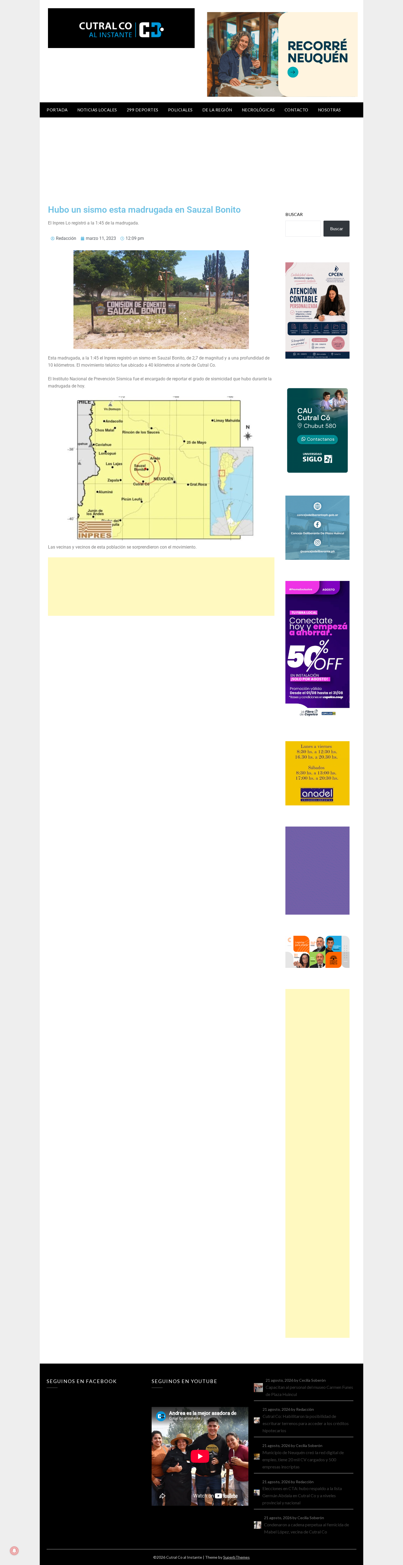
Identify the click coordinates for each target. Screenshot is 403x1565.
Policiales (180, 109)
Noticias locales (97, 109)
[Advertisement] (201, 158)
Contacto (296, 109)
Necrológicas (258, 109)
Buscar (294, 214)
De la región (217, 109)
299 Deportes (142, 109)
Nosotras (329, 109)
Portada (57, 109)
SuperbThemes (236, 1557)
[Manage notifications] (14, 1550)
